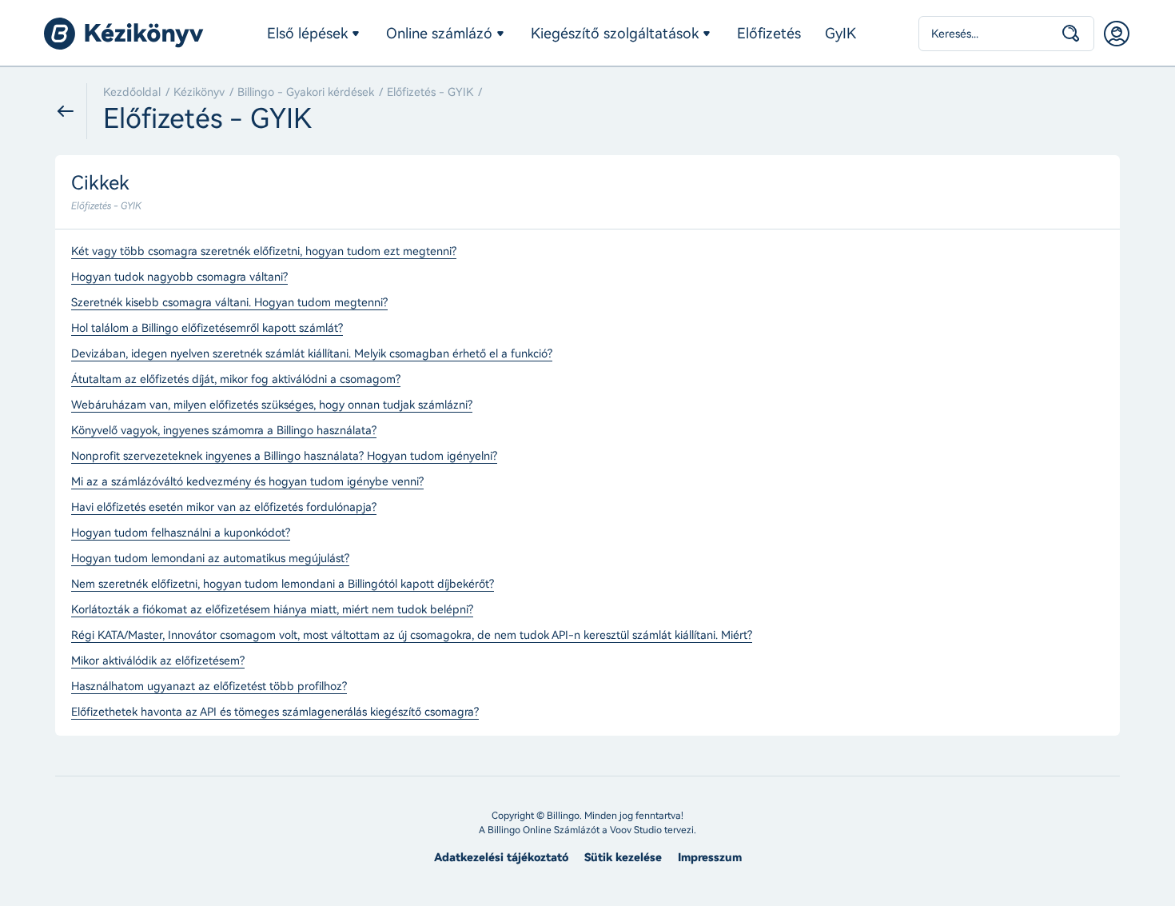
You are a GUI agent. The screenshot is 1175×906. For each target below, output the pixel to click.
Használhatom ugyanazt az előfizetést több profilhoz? (209, 686)
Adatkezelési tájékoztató (501, 857)
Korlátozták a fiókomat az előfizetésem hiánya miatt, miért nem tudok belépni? (272, 610)
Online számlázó (439, 33)
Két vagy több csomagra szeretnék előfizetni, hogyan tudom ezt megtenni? (263, 251)
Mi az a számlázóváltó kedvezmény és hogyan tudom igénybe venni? (247, 482)
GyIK (840, 33)
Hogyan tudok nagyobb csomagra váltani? (179, 277)
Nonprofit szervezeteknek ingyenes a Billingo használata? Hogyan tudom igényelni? (284, 456)
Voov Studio (636, 830)
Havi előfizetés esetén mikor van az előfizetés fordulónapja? (223, 507)
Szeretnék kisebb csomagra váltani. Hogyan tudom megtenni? (229, 303)
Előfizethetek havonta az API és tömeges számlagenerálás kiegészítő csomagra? (275, 712)
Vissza (71, 111)
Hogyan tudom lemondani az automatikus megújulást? (210, 559)
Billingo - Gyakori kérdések (305, 92)
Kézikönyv (199, 92)
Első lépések (307, 33)
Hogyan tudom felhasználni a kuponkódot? (180, 533)
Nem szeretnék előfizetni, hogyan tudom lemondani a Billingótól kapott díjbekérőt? (282, 584)
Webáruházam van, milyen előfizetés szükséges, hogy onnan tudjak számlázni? (271, 405)
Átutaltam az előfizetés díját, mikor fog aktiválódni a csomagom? (235, 379)
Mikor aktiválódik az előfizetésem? (158, 661)
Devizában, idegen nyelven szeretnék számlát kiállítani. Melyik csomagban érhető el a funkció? (311, 354)
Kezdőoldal (132, 92)
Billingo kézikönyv (124, 34)
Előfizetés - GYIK (430, 92)
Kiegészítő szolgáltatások (615, 33)
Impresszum (710, 857)
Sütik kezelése (623, 857)
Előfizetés (769, 33)
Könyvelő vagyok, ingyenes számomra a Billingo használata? (223, 431)
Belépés (1116, 33)
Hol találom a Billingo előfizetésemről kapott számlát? (207, 328)
